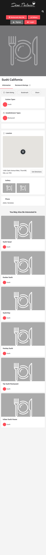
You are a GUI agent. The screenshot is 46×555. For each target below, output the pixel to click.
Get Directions (37, 172)
